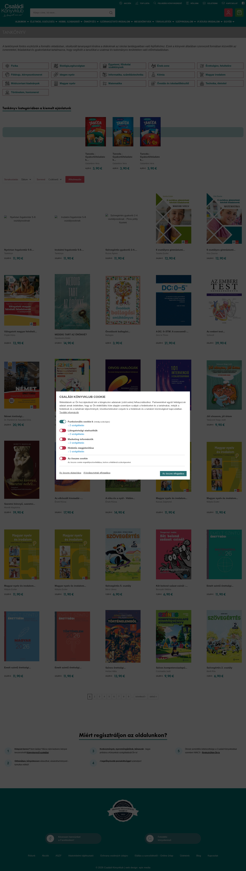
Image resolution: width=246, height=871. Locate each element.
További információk (69, 412)
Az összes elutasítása (70, 473)
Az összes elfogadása (173, 473)
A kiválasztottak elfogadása (97, 473)
